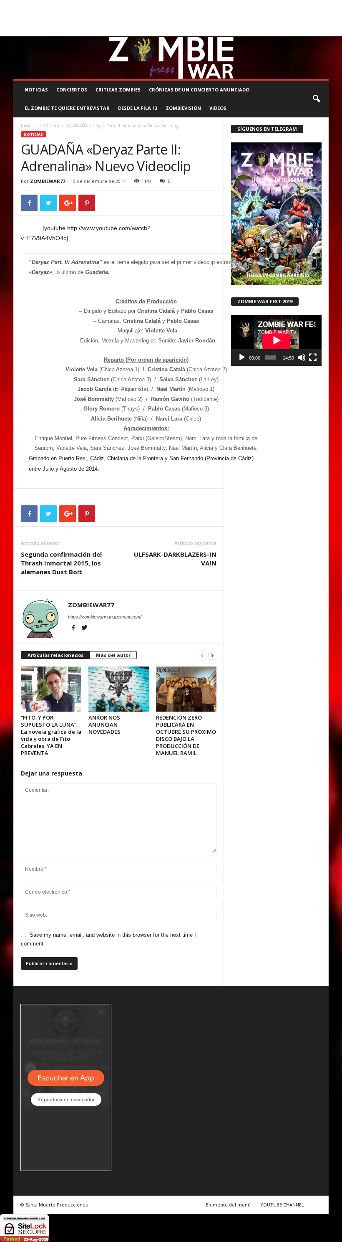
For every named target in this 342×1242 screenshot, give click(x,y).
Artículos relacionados (55, 655)
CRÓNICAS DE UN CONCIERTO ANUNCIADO (199, 89)
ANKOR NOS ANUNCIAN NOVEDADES (104, 724)
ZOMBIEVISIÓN (183, 108)
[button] (316, 99)
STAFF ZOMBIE (273, 6)
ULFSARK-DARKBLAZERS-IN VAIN (175, 558)
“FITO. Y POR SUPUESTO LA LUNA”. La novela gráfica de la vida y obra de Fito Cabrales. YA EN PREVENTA (51, 735)
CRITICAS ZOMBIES (118, 89)
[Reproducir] (242, 357)
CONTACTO (309, 6)
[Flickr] (297, 30)
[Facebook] (284, 30)
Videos (217, 108)
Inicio (26, 126)
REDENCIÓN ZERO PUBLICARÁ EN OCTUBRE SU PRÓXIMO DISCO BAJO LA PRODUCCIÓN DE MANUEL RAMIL (186, 735)
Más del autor (113, 655)
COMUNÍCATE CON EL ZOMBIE (218, 6)
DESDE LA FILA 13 (137, 108)
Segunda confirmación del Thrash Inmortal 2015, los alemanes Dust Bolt (61, 563)
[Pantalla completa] (313, 357)
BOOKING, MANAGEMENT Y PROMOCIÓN (57, 6)
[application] (276, 340)
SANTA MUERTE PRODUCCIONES (143, 6)
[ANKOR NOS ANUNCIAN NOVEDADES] (118, 689)
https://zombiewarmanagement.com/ (104, 616)
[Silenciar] (301, 357)
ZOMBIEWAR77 (47, 181)
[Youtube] (322, 30)
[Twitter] (309, 30)
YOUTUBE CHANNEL (282, 1204)
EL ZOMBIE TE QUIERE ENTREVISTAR (67, 108)
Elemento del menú (228, 1204)
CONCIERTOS (71, 89)
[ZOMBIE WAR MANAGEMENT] (171, 57)
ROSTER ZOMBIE (31, 18)
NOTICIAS (36, 89)
